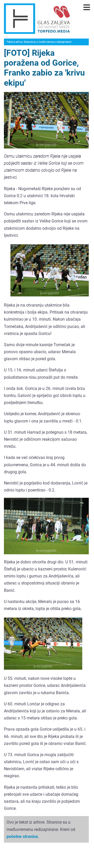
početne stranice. (23, 836)
